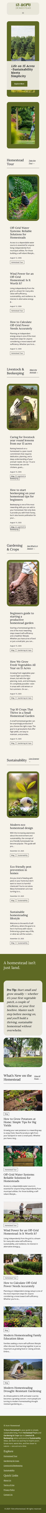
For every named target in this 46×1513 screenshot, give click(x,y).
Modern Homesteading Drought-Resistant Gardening (22, 1389)
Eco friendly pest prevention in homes (20, 870)
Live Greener (34, 759)
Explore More (19, 84)
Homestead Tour (17, 262)
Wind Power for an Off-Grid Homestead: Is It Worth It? (22, 278)
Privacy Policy (9, 1490)
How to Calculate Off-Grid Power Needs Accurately (21, 325)
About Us (7, 1480)
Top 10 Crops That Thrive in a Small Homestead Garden (22, 713)
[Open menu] (23, 13)
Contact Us (8, 1494)
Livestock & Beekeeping (18, 477)
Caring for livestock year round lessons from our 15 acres (22, 440)
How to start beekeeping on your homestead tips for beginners (22, 494)
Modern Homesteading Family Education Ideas (22, 1337)
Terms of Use (9, 1485)
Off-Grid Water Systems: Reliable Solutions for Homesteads (21, 232)
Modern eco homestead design (21, 826)
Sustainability (22, 855)
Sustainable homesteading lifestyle (19, 915)
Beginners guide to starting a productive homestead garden (22, 618)
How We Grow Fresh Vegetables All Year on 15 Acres (23, 665)
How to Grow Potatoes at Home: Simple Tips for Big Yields (20, 1122)
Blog (12, 476)
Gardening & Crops (24, 650)
